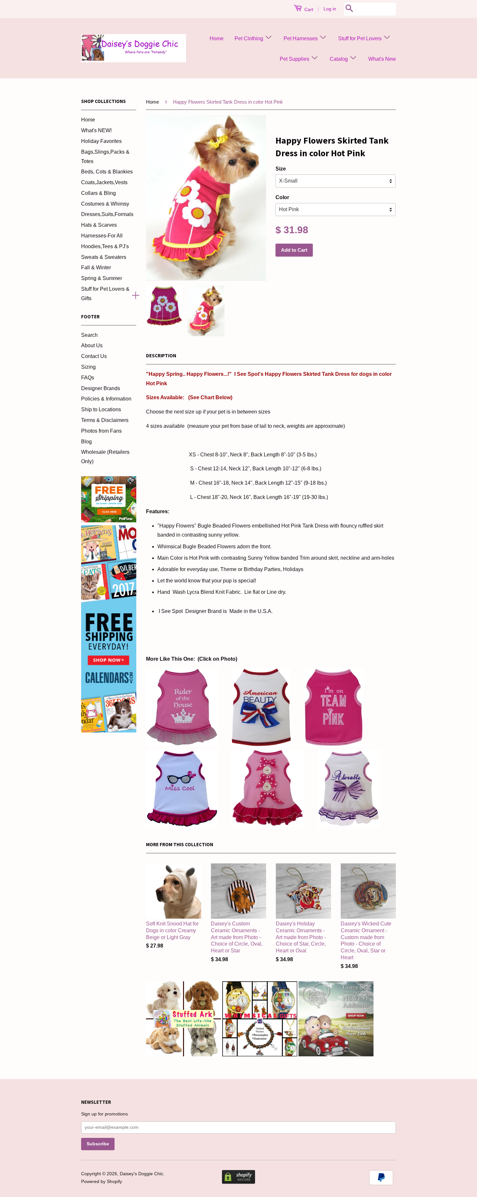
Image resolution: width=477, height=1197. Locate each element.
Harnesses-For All (102, 235)
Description (161, 355)
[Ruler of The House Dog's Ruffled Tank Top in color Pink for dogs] (182, 744)
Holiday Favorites (101, 141)
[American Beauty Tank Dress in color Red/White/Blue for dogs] (261, 744)
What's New (382, 59)
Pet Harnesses (301, 38)
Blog (86, 441)
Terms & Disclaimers (104, 420)
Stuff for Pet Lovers (360, 38)
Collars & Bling (98, 193)
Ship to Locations (101, 409)
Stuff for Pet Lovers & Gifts (105, 293)
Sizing (88, 367)
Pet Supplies (295, 59)
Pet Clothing (249, 38)
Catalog (339, 59)
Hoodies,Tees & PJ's (105, 246)
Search (89, 335)
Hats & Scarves (99, 225)
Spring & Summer (101, 278)
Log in (330, 8)
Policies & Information (106, 398)
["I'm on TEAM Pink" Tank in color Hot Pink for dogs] (334, 744)
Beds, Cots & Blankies (107, 171)
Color (282, 197)
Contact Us (94, 356)
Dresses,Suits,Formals (107, 214)
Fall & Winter (96, 267)
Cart (308, 9)
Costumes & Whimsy (105, 204)
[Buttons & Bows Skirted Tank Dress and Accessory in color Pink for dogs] (267, 826)
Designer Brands (100, 388)
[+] (133, 294)
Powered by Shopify (101, 1181)
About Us (92, 345)
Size (280, 169)
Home (217, 38)
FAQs (87, 377)
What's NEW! (96, 130)
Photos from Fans (101, 431)
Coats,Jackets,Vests (104, 182)
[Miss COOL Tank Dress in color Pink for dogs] (182, 826)
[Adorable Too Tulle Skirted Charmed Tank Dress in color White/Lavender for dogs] (348, 826)
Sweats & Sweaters (103, 257)
